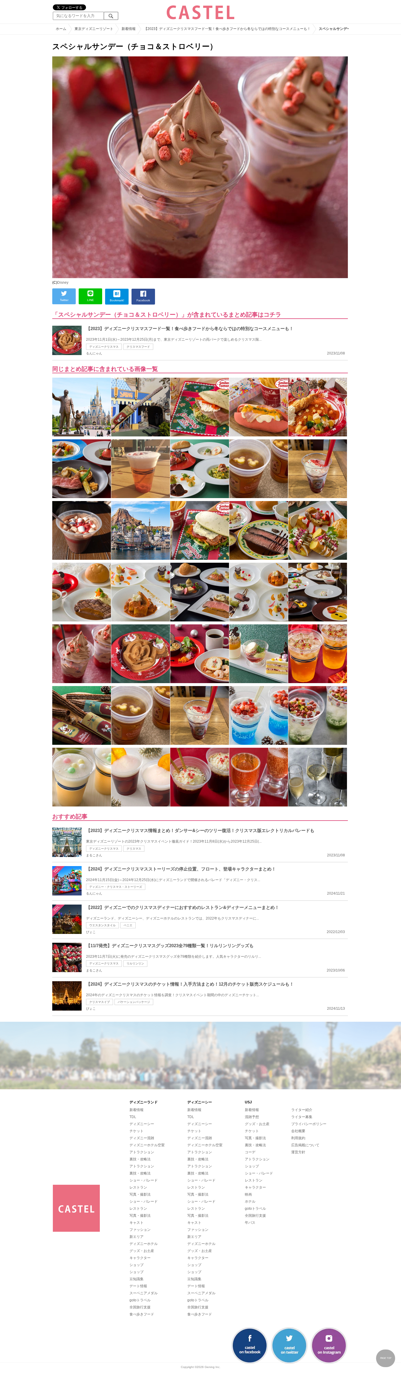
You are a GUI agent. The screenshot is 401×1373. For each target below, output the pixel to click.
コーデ (250, 1152)
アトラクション (141, 1152)
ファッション (140, 1230)
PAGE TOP (385, 1358)
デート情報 (138, 1286)
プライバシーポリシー (308, 1124)
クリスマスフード (138, 346)
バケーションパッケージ (134, 1002)
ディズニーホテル (143, 1244)
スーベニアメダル (143, 1293)
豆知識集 (136, 1279)
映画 (248, 1194)
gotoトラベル (140, 1300)
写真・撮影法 (140, 1194)
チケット (136, 1131)
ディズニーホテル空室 (147, 1145)
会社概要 (298, 1131)
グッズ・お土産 (141, 1251)
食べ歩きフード (141, 1314)
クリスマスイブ (99, 1002)
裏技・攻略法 (140, 1159)
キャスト (136, 1223)
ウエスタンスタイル (102, 925)
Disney (62, 282)
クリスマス (134, 848)
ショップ (136, 1265)
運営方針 (298, 1152)
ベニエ (128, 925)
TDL (132, 1117)
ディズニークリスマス (104, 346)
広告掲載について (305, 1145)
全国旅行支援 (140, 1307)
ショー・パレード (143, 1180)
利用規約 (298, 1138)
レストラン (138, 1187)
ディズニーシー (141, 1124)
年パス (250, 1223)
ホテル (250, 1201)
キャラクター (140, 1258)
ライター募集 (301, 1117)
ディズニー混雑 (141, 1138)
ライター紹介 (301, 1110)
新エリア (136, 1237)
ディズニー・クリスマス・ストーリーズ (115, 886)
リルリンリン (135, 963)
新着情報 (136, 1110)
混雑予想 (252, 1117)
